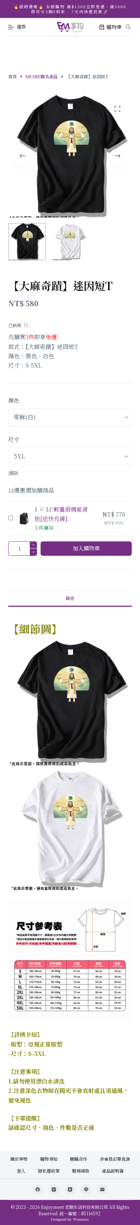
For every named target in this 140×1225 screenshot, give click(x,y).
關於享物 (19, 1159)
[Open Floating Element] (115, 1207)
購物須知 (48, 1159)
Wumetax (81, 1219)
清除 (13, 472)
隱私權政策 (49, 1171)
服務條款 (80, 1171)
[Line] (86, 1189)
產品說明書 (112, 1171)
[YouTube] (70, 1189)
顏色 (13, 400)
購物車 (114, 27)
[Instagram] (53, 1189)
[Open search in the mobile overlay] (128, 26)
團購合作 (78, 1159)
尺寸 (13, 439)
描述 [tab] (70, 598)
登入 (21, 1171)
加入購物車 (86, 548)
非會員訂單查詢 (115, 1159)
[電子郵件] (102, 1189)
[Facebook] (37, 1189)
